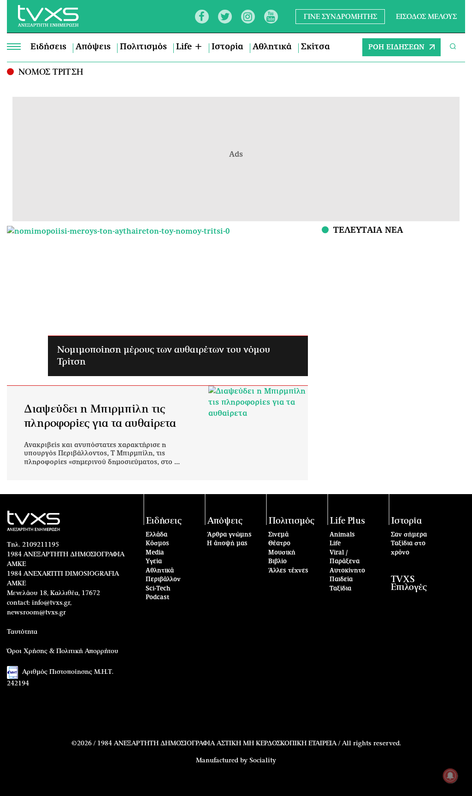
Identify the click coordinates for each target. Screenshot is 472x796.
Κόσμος (157, 544)
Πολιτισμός (143, 47)
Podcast (158, 598)
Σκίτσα (315, 47)
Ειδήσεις (48, 47)
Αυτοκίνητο (347, 571)
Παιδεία (341, 580)
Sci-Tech (158, 589)
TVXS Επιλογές (409, 583)
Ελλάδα (156, 535)
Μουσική (281, 553)
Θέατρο (279, 544)
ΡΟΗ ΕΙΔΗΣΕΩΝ (396, 47)
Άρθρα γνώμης (229, 535)
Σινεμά (278, 535)
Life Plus (347, 521)
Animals (342, 535)
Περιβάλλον (163, 580)
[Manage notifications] (450, 775)
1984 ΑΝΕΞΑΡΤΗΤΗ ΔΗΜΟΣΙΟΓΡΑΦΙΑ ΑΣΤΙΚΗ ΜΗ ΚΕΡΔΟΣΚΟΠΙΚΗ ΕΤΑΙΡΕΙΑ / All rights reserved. (249, 743)
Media (155, 553)
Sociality (262, 760)
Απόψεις (93, 47)
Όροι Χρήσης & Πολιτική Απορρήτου (62, 651)
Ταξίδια (340, 589)
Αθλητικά (272, 47)
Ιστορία (227, 47)
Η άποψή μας (227, 544)
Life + (189, 47)
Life (335, 544)
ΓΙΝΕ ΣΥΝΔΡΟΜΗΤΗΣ (340, 16)
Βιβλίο (277, 562)
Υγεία (154, 562)
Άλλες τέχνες (288, 571)
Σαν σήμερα (409, 535)
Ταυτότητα (22, 632)
